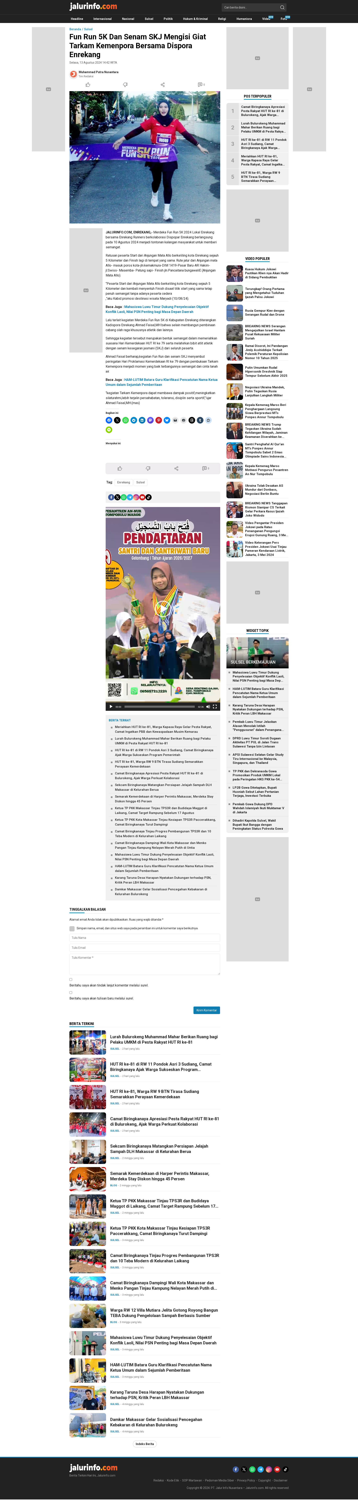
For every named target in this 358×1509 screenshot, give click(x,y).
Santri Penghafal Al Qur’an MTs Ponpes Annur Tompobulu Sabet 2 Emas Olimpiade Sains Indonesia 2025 (264, 452)
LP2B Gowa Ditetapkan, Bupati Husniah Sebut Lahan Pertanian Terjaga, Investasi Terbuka (256, 792)
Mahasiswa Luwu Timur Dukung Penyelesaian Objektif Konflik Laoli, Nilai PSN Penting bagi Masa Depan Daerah (164, 857)
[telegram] (130, 497)
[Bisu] (208, 707)
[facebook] (111, 497)
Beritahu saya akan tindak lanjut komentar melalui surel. (108, 985)
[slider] (160, 707)
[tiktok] (148, 497)
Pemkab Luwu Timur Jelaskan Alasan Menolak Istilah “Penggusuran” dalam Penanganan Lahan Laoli (258, 728)
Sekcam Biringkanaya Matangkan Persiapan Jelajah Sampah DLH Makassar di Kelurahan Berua (163, 787)
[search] (282, 7)
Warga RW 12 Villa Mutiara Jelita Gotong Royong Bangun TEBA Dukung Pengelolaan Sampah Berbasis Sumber (164, 1313)
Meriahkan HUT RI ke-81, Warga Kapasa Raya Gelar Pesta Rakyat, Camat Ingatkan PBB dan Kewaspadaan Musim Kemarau (163, 729)
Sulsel (88, 29)
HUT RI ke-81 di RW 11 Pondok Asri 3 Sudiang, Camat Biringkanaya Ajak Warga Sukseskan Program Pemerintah (164, 752)
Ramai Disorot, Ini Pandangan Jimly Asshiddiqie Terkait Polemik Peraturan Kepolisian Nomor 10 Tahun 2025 (266, 352)
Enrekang (123, 482)
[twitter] (117, 497)
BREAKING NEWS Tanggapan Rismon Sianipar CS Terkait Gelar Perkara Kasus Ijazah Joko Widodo (266, 509)
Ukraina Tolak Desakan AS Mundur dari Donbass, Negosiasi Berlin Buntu (264, 490)
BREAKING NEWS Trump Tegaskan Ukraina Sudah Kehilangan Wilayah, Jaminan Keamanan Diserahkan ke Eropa (266, 433)
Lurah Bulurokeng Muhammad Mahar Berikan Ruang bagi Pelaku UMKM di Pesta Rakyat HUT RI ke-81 (163, 741)
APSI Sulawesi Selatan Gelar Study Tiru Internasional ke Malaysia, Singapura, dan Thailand (258, 759)
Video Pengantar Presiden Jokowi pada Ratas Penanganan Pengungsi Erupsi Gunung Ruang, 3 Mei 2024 (266, 531)
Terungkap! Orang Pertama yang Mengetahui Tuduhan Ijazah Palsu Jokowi (264, 293)
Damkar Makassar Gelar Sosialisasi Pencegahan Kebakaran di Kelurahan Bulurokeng (161, 891)
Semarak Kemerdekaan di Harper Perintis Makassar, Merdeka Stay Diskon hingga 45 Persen (164, 799)
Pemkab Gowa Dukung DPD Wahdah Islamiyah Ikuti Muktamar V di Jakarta (258, 808)
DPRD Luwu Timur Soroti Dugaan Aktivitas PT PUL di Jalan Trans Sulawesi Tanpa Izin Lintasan (257, 742)
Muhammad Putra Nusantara (99, 72)
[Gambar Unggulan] (144, 157)
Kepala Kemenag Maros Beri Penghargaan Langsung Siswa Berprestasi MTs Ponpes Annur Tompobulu (265, 411)
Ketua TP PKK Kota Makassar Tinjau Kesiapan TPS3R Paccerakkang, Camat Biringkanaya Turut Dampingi (165, 822)
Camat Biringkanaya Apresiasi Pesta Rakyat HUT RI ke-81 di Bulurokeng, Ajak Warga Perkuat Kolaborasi (159, 775)
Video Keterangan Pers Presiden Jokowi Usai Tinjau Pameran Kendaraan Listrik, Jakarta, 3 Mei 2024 (266, 549)
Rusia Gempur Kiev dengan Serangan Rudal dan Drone (264, 313)
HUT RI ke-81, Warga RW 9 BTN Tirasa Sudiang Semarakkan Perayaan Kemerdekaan (159, 764)
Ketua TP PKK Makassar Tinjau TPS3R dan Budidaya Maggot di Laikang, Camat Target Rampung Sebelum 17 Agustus (161, 810)
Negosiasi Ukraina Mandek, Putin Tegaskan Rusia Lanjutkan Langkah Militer (265, 391)
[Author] (73, 74)
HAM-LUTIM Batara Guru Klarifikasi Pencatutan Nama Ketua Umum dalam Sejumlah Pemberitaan (164, 868)
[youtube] (142, 497)
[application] (163, 609)
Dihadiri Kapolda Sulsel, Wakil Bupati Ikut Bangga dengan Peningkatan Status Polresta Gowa (258, 825)
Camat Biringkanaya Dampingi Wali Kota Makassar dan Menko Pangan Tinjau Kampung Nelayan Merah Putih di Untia (160, 845)
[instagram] (136, 497)
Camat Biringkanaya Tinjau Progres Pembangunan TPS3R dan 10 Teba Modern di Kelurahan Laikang (163, 833)
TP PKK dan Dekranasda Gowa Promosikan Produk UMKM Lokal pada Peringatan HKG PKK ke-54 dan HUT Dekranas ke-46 (256, 777)
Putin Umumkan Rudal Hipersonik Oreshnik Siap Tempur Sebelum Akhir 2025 (266, 372)
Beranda (75, 29)
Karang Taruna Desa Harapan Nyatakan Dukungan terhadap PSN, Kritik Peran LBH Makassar (163, 880)
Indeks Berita (145, 1444)
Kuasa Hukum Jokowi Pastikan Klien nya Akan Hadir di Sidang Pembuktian (267, 273)
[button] (163, 609)
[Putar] (111, 707)
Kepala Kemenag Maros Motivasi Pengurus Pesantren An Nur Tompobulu (266, 470)
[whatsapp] (124, 497)
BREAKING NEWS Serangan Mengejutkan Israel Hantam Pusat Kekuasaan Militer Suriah (265, 332)
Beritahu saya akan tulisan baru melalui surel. (101, 998)
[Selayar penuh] (215, 707)
